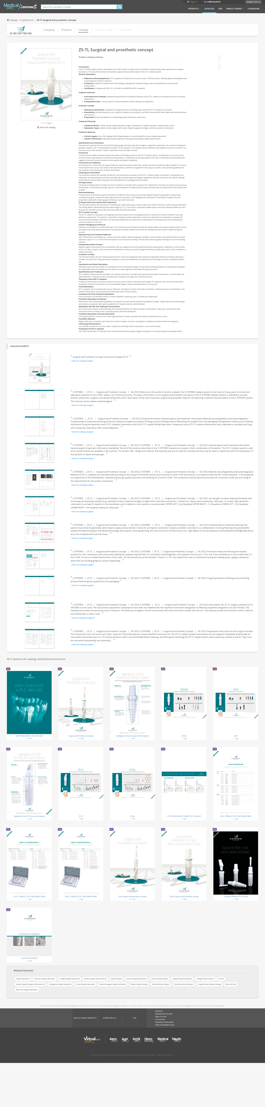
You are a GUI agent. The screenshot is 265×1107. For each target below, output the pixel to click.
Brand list (159, 1011)
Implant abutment (23, 979)
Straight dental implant (205, 979)
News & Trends (234, 8)
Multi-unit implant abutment (26, 990)
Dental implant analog (139, 984)
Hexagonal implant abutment (60, 984)
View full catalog (47, 127)
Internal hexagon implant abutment (112, 984)
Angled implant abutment (182, 979)
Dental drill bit (230, 984)
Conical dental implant (159, 979)
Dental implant (116, 979)
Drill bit (221, 979)
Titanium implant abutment (44, 979)
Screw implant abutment (85, 984)
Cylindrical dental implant (183, 984)
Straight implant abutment (69, 979)
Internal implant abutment (137, 979)
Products (193, 8)
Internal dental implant (160, 984)
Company (49, 29)
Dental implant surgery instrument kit (30, 984)
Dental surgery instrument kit (95, 979)
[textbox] (79, 6)
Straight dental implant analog (209, 984)
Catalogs (209, 8)
